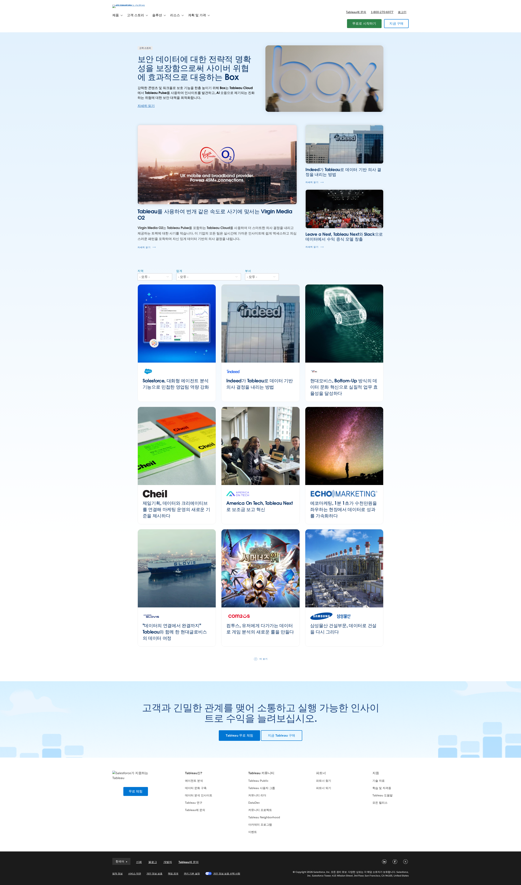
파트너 (321, 773)
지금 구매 (396, 23)
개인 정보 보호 (154, 873)
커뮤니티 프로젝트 (260, 810)
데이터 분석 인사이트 (198, 795)
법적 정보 (117, 873)
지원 (375, 773)
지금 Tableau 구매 (281, 735)
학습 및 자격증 (381, 788)
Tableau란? (193, 773)
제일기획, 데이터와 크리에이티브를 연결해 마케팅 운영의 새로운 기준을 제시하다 (176, 509)
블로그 (152, 862)
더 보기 (263, 658)
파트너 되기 (323, 788)
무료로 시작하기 (364, 23)
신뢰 (139, 862)
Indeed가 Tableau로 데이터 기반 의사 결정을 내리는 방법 (259, 384)
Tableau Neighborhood (264, 817)
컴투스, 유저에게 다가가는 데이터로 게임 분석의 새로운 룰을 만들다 (260, 629)
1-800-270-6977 (382, 12)
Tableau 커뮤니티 (261, 773)
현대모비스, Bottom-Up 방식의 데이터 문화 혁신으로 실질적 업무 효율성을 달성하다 (344, 387)
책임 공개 (173, 873)
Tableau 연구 (193, 802)
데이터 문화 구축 (196, 788)
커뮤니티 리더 (257, 795)
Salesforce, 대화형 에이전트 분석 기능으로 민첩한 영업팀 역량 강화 (176, 384)
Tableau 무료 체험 (239, 735)
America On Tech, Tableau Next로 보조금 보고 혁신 (259, 506)
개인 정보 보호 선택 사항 (226, 873)
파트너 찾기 (323, 781)
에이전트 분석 (194, 781)
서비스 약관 (134, 873)
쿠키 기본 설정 (192, 873)
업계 (179, 271)
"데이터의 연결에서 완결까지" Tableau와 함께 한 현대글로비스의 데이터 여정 (175, 632)
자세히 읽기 (146, 106)
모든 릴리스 (379, 802)
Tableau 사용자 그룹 (261, 788)
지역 (141, 271)
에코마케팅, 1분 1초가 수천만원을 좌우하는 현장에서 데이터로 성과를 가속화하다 (343, 509)
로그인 (402, 12)
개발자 (167, 862)
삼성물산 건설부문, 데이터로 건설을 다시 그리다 (343, 629)
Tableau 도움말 (382, 795)
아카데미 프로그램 (260, 824)
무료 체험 (136, 791)
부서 (248, 271)
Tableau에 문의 (356, 12)
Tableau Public (258, 781)
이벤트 (252, 832)
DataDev (254, 802)
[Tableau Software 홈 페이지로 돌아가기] (129, 4)
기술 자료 (378, 781)
